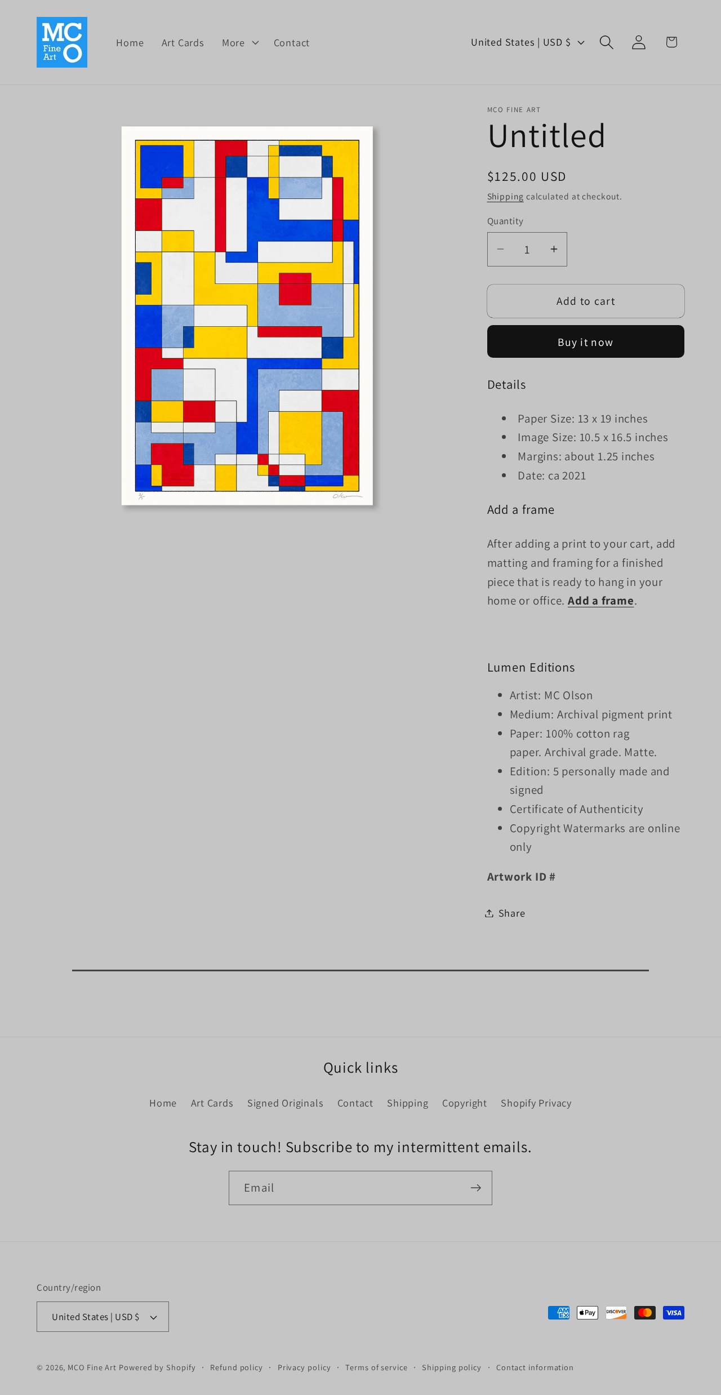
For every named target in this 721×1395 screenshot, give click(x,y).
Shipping (505, 196)
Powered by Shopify (157, 1367)
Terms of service (376, 1367)
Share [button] (512, 912)
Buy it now (585, 342)
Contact (355, 1102)
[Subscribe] (476, 1188)
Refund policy (236, 1367)
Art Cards (212, 1102)
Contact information (535, 1367)
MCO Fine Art (92, 1367)
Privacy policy (304, 1367)
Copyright (464, 1102)
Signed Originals (285, 1102)
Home (163, 1102)
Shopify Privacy (536, 1102)
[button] (239, 42)
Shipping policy (452, 1367)
